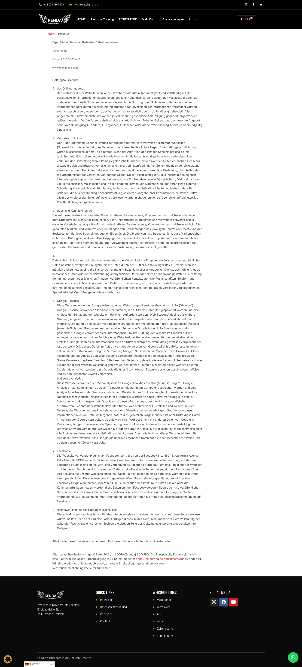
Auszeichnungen (173, 19)
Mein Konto (149, 19)
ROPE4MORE (128, 19)
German (34, 663)
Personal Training (102, 19)
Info (191, 19)
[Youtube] (233, 602)
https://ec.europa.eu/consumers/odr (160, 559)
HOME (81, 19)
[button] (293, 657)
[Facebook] (223, 602)
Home (51, 33)
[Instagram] (214, 602)
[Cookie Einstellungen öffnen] (8, 662)
